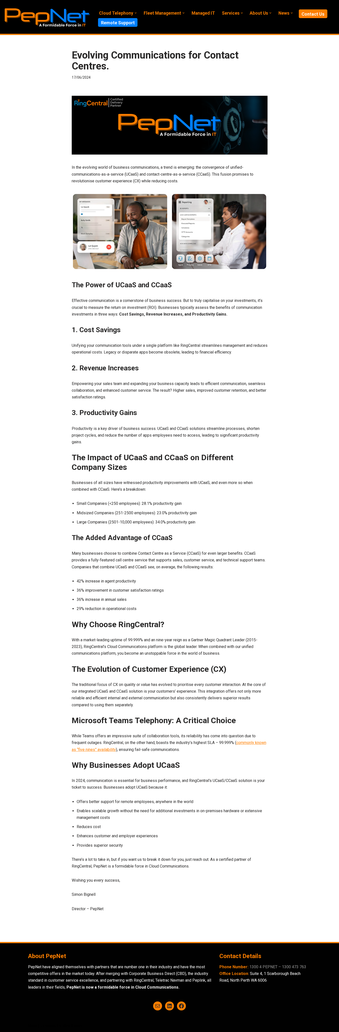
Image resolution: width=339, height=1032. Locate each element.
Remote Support (118, 22)
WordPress (72, 1025)
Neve (32, 1025)
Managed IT (203, 13)
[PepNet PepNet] (47, 16)
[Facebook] (181, 1005)
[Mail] (157, 1005)
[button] (136, 13)
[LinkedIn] (169, 1005)
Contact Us (313, 14)
